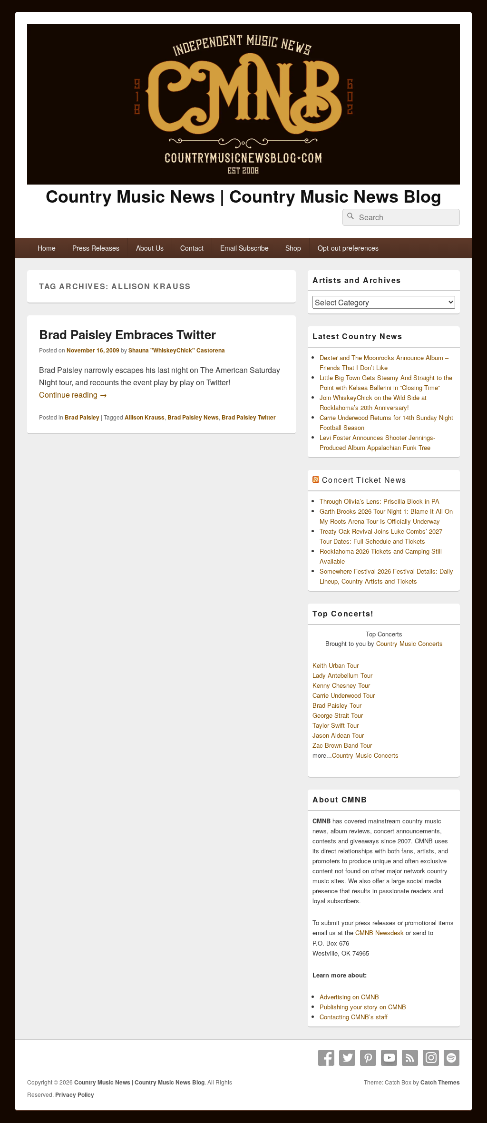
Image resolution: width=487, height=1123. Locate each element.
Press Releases (95, 248)
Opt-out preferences (348, 248)
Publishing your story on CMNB (363, 1006)
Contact (192, 248)
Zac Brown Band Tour (342, 745)
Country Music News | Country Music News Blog (243, 195)
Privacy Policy (74, 1094)
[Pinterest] (368, 1058)
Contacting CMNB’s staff (354, 1016)
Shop (293, 248)
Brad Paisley (82, 417)
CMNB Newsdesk (379, 932)
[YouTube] (389, 1058)
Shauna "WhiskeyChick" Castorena (176, 350)
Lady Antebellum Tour (342, 675)
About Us (150, 248)
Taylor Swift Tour (335, 725)
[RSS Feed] (410, 1058)
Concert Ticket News (364, 479)
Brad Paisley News (193, 417)
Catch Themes (440, 1082)
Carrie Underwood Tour (343, 695)
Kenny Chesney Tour (341, 685)
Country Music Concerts (409, 643)
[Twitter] (347, 1058)
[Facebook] (326, 1058)
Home (47, 248)
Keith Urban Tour (335, 665)
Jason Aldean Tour (338, 735)
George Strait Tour (337, 715)
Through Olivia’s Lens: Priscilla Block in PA (379, 501)
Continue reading (73, 394)
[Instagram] (431, 1058)
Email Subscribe (244, 248)
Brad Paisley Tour (336, 705)
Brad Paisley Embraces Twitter (127, 334)
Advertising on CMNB (349, 996)
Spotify (452, 1058)
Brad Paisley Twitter (249, 417)
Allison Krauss (145, 417)
